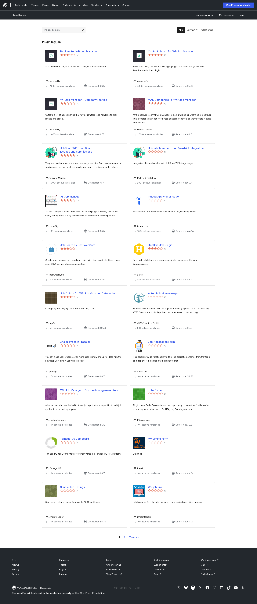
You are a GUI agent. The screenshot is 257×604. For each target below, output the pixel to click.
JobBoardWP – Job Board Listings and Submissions (76, 150)
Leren (109, 560)
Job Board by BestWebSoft (77, 245)
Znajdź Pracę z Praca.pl (75, 341)
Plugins (62, 569)
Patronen (63, 574)
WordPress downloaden (238, 5)
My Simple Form (158, 438)
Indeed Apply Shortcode (163, 196)
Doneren (159, 569)
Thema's (63, 565)
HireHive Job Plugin (160, 245)
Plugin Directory (20, 15)
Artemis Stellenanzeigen (163, 293)
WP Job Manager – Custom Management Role (89, 390)
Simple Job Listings (72, 487)
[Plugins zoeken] (83, 30)
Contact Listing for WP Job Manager (171, 51)
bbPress (206, 569)
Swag (158, 574)
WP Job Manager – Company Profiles (83, 99)
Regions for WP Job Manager (78, 51)
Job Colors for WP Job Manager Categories (88, 293)
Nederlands (45, 588)
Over (14, 560)
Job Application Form (161, 341)
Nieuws (15, 565)
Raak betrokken (162, 560)
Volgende (134, 537)
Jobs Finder (155, 390)
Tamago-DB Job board (74, 438)
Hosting (15, 569)
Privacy (15, 574)
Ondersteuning (113, 565)
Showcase (64, 560)
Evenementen (160, 565)
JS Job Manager (70, 196)
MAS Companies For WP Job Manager (172, 99)
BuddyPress (208, 574)
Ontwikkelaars (113, 569)
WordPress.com (210, 560)
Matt (204, 565)
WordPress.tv (114, 574)
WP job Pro (155, 487)
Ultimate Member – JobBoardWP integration (176, 148)
